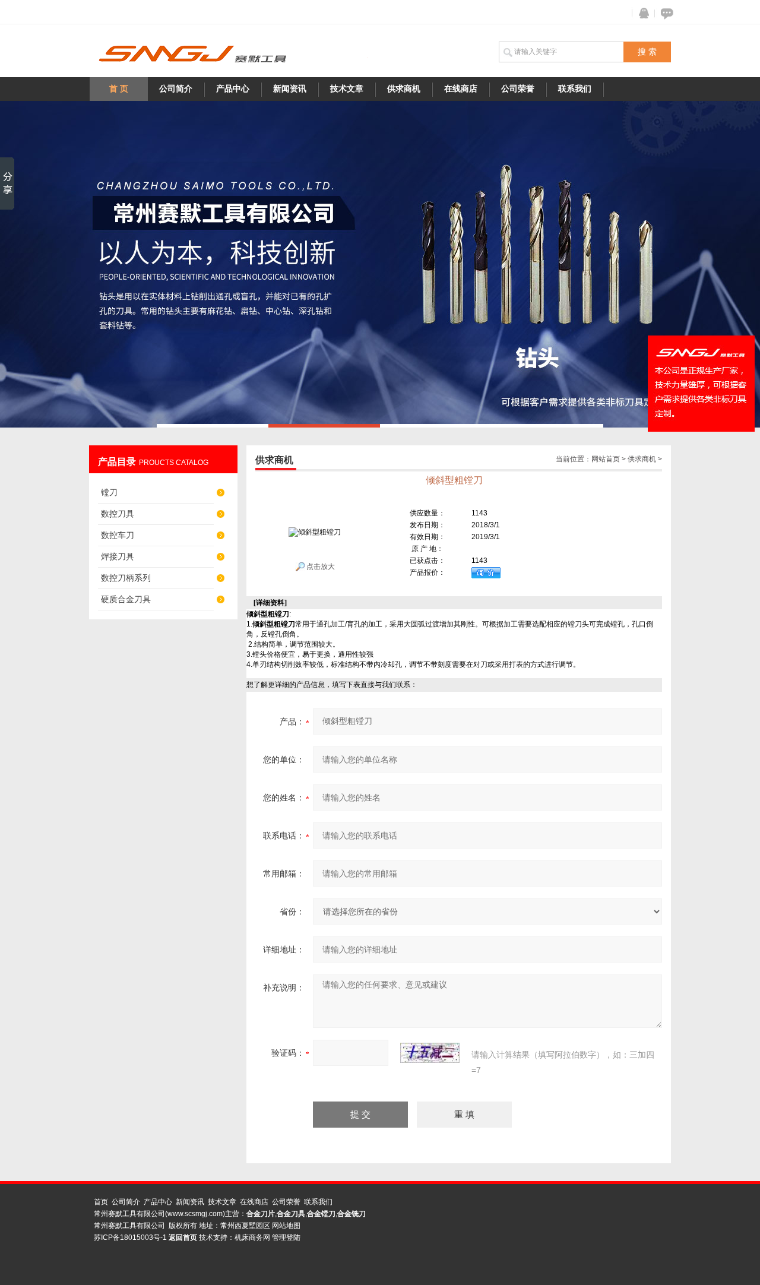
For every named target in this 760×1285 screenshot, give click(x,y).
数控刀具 (117, 513)
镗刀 (109, 492)
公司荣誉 (517, 88)
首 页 (118, 88)
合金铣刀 (351, 1214)
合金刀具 (291, 1214)
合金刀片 (260, 1214)
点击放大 (320, 566)
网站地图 (286, 1225)
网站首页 (605, 459)
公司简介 (175, 88)
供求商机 (403, 88)
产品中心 (232, 88)
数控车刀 (117, 535)
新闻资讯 (289, 88)
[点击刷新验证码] (430, 1053)
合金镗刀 (321, 1214)
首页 (101, 1202)
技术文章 (346, 88)
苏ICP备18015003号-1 (130, 1237)
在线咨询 (665, 13)
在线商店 (460, 88)
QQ (641, 13)
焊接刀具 (117, 556)
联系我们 (574, 88)
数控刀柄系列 (126, 578)
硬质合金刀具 (126, 599)
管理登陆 (286, 1237)
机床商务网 (252, 1237)
